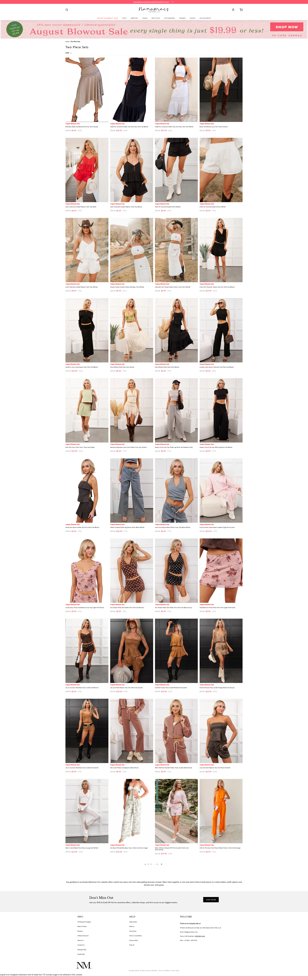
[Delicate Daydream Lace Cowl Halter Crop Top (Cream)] (131, 410)
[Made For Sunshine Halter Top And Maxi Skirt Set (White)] (176, 90)
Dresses (134, 18)
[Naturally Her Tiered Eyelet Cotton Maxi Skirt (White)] (176, 250)
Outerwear (169, 18)
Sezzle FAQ (81, 954)
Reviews (80, 931)
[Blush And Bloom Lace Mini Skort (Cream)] (221, 90)
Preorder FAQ (81, 950)
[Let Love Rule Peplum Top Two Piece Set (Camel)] (131, 651)
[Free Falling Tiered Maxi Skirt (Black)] (176, 330)
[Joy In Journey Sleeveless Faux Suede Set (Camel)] (86, 731)
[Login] (234, 9)
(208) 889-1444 (200, 936)
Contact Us (81, 945)
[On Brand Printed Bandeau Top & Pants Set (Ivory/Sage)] (131, 811)
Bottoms (156, 18)
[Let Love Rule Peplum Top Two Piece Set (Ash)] (221, 731)
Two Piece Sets (75, 41)
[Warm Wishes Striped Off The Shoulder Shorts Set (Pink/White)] (176, 811)
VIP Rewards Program (84, 922)
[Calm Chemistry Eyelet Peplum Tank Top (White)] (86, 250)
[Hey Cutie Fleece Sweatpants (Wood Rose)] (131, 731)
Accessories (205, 18)
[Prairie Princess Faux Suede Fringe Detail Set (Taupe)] (221, 651)
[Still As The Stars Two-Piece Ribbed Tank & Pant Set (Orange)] (221, 811)
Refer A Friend (82, 926)
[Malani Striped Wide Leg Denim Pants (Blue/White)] (131, 490)
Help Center (133, 922)
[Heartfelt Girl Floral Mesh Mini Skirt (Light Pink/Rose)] (221, 570)
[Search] (66, 9)
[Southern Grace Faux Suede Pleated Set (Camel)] (176, 651)
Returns (131, 926)
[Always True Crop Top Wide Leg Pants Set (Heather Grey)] (176, 410)
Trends (182, 18)
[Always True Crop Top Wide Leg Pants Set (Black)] (221, 410)
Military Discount (82, 936)
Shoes (192, 18)
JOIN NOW (211, 899)
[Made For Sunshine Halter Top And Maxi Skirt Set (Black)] (131, 90)
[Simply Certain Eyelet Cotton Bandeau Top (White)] (131, 250)
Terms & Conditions (135, 936)
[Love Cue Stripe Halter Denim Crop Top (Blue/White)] (176, 490)
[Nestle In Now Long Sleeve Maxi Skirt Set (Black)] (86, 330)
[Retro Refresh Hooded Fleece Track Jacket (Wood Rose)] (176, 731)
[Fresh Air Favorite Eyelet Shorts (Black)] (176, 170)
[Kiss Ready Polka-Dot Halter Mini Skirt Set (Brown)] (131, 570)
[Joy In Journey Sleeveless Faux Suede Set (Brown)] (86, 651)
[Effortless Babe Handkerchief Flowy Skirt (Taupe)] (86, 90)
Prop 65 (131, 945)
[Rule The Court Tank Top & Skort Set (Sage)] (86, 410)
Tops (124, 18)
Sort (67, 53)
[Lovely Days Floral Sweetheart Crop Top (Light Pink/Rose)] (86, 570)
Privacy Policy (133, 940)
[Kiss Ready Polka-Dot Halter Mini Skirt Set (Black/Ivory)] (176, 570)
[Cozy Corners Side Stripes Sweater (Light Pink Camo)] (221, 490)
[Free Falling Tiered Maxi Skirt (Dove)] (131, 330)
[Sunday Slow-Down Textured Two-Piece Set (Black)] (221, 330)
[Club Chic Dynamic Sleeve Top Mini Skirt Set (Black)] (221, 250)
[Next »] (161, 864)
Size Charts (132, 931)
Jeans (145, 18)
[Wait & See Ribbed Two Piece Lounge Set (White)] (86, 811)
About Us (80, 940)
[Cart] (240, 9)
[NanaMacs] (154, 9)
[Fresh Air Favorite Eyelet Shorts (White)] (221, 170)
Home (67, 41)
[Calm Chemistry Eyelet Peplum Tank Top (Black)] (131, 170)
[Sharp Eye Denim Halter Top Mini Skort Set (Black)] (86, 490)
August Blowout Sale (107, 18)
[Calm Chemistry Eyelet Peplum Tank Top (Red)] (86, 170)
